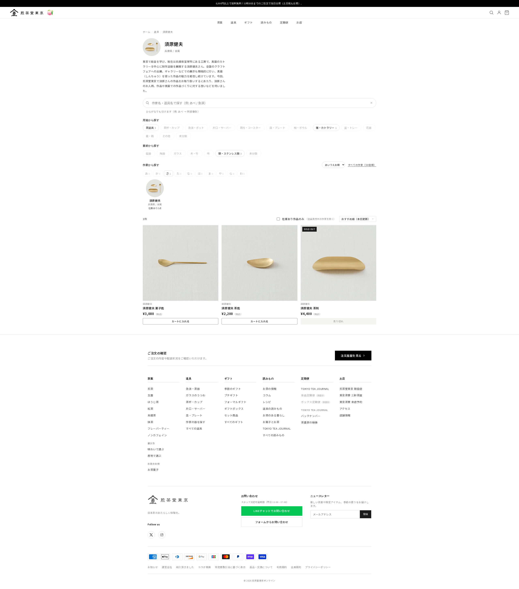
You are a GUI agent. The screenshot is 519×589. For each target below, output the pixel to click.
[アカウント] (499, 12)
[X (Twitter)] (151, 534)
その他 (166, 136)
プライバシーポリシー (318, 567)
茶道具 (151, 128)
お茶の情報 (270, 389)
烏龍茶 (152, 415)
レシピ (267, 402)
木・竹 (194, 153)
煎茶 (150, 389)
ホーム (146, 31)
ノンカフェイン (157, 435)
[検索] (491, 12)
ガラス (178, 153)
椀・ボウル (300, 128)
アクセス (345, 409)
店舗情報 (345, 415)
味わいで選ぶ (156, 449)
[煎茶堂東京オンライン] (27, 12)
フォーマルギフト (235, 402)
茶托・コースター (250, 128)
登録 (365, 514)
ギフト (248, 22)
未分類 (183, 136)
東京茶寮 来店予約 (351, 402)
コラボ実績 (204, 567)
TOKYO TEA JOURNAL (277, 428)
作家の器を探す (195, 422)
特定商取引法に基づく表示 (230, 567)
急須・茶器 (193, 389)
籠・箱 (150, 136)
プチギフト (231, 395)
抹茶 (150, 422)
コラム (267, 395)
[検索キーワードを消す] (371, 103)
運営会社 (167, 567)
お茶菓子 (153, 470)
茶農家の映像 (309, 422)
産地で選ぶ (154, 456)
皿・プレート (277, 128)
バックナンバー (310, 416)
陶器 (162, 153)
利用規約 (282, 567)
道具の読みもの (272, 409)
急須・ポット (196, 128)
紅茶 (150, 409)
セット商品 (231, 415)
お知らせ (153, 567)
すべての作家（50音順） (362, 165)
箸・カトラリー (326, 128)
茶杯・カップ (171, 128)
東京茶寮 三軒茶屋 (351, 395)
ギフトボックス (234, 409)
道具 (233, 22)
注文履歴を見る (351, 356)
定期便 (284, 22)
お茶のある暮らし (274, 415)
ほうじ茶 (153, 402)
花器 (368, 128)
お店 (299, 22)
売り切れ (338, 321)
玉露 (150, 395)
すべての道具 (194, 428)
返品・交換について (261, 567)
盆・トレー (350, 128)
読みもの (266, 22)
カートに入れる (259, 321)
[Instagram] (161, 534)
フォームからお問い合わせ (271, 522)
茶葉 (220, 22)
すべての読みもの (273, 435)
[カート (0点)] (506, 12)
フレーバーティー (158, 428)
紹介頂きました (185, 567)
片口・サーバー (222, 128)
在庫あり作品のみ (309, 219)
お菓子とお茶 (271, 422)
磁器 (148, 153)
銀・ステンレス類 (230, 153)
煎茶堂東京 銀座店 (351, 389)
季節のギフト (232, 389)
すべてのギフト (233, 422)
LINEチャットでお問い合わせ (271, 511)
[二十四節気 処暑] (50, 12)
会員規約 (296, 567)
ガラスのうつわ (195, 395)
